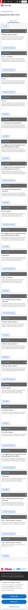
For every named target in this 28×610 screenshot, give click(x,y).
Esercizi (8, 5)
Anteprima (6, 114)
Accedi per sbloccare (8, 47)
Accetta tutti (14, 596)
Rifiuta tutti (14, 602)
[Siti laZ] (17, 1)
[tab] (13, 21)
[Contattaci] (11, 2)
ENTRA (24, 1)
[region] (14, 595)
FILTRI (5, 26)
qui (11, 586)
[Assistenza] (8, 2)
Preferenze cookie (14, 607)
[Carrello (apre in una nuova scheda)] (19, 1)
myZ (5, 1)
